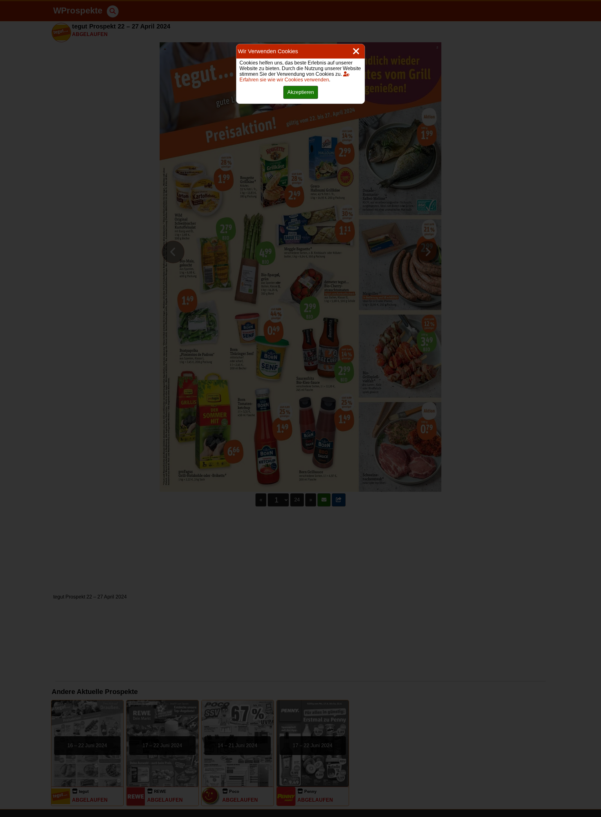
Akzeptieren (300, 92)
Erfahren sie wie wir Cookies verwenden (284, 79)
